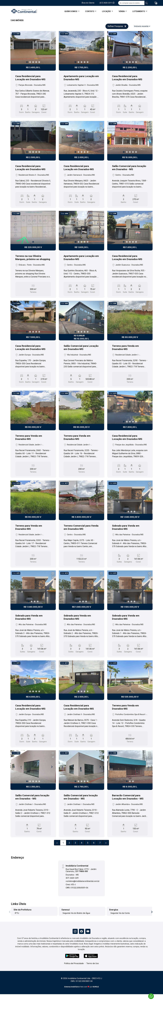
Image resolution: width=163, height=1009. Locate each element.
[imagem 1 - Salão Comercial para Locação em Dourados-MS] (81, 317)
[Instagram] (75, 931)
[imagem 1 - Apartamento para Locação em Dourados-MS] (81, 47)
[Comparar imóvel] (53, 38)
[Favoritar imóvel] (53, 34)
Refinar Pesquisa (115, 26)
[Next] (52, 47)
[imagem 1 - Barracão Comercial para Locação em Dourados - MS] (130, 766)
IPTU (17, 913)
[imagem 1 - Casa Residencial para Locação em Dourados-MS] (33, 47)
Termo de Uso (92, 963)
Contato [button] (90, 11)
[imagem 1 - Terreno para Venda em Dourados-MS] (130, 317)
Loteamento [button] (139, 11)
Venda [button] (122, 11)
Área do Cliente (88, 3)
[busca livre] (146, 3)
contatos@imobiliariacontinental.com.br (82, 881)
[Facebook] (81, 931)
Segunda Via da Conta (120, 913)
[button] (156, 3)
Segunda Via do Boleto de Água (76, 913)
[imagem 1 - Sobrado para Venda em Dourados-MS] (130, 497)
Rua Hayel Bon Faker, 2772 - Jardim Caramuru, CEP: (81, 870)
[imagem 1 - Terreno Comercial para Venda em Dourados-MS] (81, 497)
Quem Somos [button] (71, 11)
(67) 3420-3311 (106, 3)
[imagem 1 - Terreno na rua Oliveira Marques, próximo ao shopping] (33, 227)
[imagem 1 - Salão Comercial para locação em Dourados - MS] (130, 137)
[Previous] (14, 47)
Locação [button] (106, 11)
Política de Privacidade (74, 963)
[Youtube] (87, 931)
